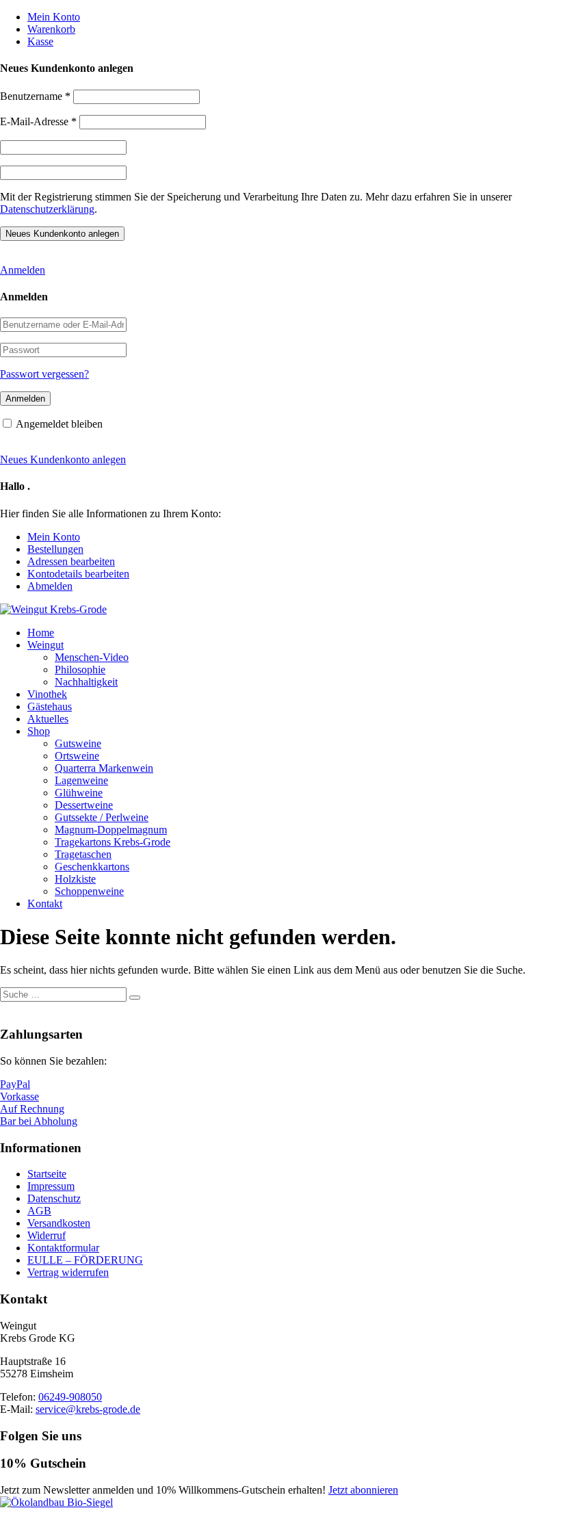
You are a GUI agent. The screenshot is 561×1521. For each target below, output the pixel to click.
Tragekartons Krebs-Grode (112, 842)
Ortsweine (77, 756)
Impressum (51, 1186)
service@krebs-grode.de (88, 1409)
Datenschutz (54, 1198)
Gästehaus (49, 706)
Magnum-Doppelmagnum (111, 829)
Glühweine (79, 792)
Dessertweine (84, 805)
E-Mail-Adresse (38, 121)
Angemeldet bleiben (59, 424)
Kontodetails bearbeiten (78, 574)
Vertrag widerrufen (68, 1272)
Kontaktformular (63, 1247)
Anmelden (22, 270)
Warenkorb (51, 29)
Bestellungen (55, 549)
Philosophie (80, 669)
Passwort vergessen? (44, 374)
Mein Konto (53, 17)
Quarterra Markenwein (104, 768)
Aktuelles (47, 719)
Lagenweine (81, 780)
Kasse (40, 41)
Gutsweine (78, 743)
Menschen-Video (92, 657)
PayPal (15, 1084)
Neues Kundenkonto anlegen (63, 459)
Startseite (46, 1174)
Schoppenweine (89, 891)
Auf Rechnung (32, 1109)
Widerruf (46, 1235)
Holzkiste (75, 879)
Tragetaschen (83, 854)
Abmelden (50, 586)
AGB (39, 1211)
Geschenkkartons (92, 866)
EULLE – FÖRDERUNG (85, 1260)
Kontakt (44, 903)
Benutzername (35, 96)
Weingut (45, 645)
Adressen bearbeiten (71, 561)
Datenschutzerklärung (47, 209)
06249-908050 (70, 1397)
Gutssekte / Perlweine (101, 817)
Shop (38, 731)
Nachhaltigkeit (86, 682)
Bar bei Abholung (38, 1121)
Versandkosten (58, 1223)
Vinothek (47, 694)
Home (40, 632)
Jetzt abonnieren (363, 1490)
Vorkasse (19, 1096)
